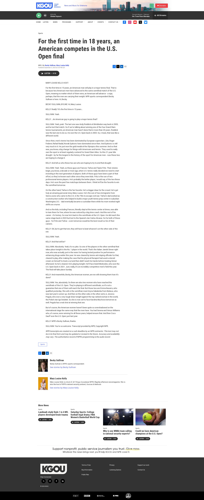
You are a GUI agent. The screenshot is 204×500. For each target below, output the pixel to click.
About (90, 22)
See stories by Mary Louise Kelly (64, 387)
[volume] (45, 15)
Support (79, 22)
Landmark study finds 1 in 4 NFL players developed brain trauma (53, 413)
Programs (66, 22)
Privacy (112, 465)
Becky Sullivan (50, 65)
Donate (162, 5)
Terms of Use (86, 465)
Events (101, 22)
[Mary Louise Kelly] (43, 383)
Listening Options (115, 470)
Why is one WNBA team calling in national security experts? (117, 432)
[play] (38, 15)
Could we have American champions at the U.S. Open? (149, 432)
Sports (40, 33)
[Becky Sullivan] (43, 365)
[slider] (48, 15)
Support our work (143, 465)
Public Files (85, 474)
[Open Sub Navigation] (50, 22)
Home (38, 22)
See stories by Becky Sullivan (63, 367)
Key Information (87, 470)
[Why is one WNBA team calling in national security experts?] (118, 417)
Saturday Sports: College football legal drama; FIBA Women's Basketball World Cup (85, 415)
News (55, 22)
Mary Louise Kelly (62, 65)
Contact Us (113, 22)
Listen (45, 22)
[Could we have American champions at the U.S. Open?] (150, 417)
